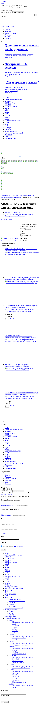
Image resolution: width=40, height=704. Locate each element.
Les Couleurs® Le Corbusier (13, 99)
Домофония (8, 135)
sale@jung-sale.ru (6, 494)
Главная (7, 29)
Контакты (8, 38)
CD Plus (15, 652)
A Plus (14, 629)
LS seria (11, 669)
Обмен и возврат (10, 33)
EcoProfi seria (13, 655)
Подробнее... (9, 57)
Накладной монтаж (11, 131)
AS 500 (7, 108)
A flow (7, 119)
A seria (11, 620)
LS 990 (7, 98)
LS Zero (7, 126)
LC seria (11, 664)
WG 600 (11, 613)
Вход (2, 26)
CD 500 (7, 115)
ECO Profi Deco (10, 103)
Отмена (3, 533)
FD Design (8, 129)
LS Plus (14, 678)
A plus (7, 112)
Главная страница (7, 195)
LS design (8, 128)
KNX (6, 136)
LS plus (7, 124)
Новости (7, 37)
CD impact (12, 641)
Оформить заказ (6, 515)
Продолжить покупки (22, 505)
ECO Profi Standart (11, 106)
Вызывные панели (15, 599)
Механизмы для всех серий (14, 133)
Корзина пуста (3, 2)
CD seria (11, 647)
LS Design (15, 677)
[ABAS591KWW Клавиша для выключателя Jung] (10, 240)
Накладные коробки (15, 216)
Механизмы (12, 212)
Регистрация (10, 26)
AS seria (31, 195)
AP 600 (11, 611)
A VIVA (15, 631)
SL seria (11, 684)
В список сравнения (7, 505)
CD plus (7, 117)
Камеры (11, 604)
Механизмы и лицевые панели (11, 197)
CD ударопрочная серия (12, 120)
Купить (12, 318)
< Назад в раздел (6, 219)
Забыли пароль (19, 546)
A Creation (15, 625)
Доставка (8, 31)
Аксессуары (13, 606)
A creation (8, 101)
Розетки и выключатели (21, 195)
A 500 (6, 110)
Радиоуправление (10, 138)
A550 (6, 113)
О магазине (8, 35)
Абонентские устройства (17, 601)
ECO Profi (8, 105)
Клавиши (12, 602)
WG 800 (11, 615)
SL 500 (7, 122)
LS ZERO (15, 680)
